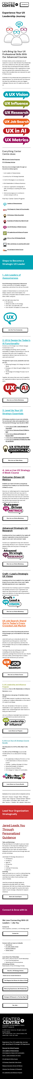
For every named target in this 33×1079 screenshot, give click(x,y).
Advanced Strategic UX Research (15, 529)
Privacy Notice (6, 1032)
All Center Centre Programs (12, 159)
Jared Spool (9, 945)
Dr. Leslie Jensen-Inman (12, 946)
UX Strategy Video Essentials (15, 215)
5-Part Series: (17, 437)
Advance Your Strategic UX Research (12, 1069)
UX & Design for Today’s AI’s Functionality (13, 1053)
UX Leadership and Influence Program (12, 1072)
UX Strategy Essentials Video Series (11, 1062)
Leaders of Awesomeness (14, 203)
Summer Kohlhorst (11, 948)
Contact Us (11, 1027)
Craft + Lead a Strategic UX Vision (15, 575)
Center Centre (9, 950)
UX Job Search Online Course (10, 1059)
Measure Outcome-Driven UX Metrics (12, 1066)
